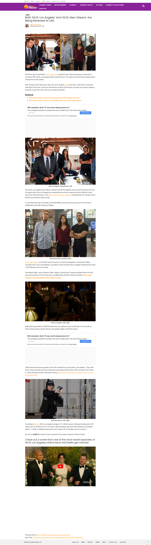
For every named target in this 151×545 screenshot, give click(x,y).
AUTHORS (63, 1)
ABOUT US (26, 1)
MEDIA (32, 1)
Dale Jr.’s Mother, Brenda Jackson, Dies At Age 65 (53, 535)
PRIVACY (38, 1)
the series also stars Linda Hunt (61, 195)
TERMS (43, 1)
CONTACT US (55, 1)
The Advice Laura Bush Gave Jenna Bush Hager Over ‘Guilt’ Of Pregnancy (58, 537)
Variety (36, 424)
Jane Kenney (36, 25)
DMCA (48, 1)
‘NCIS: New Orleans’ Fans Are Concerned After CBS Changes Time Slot (54, 98)
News (27, 15)
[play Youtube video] (60, 466)
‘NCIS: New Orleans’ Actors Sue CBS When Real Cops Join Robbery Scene (55, 100)
